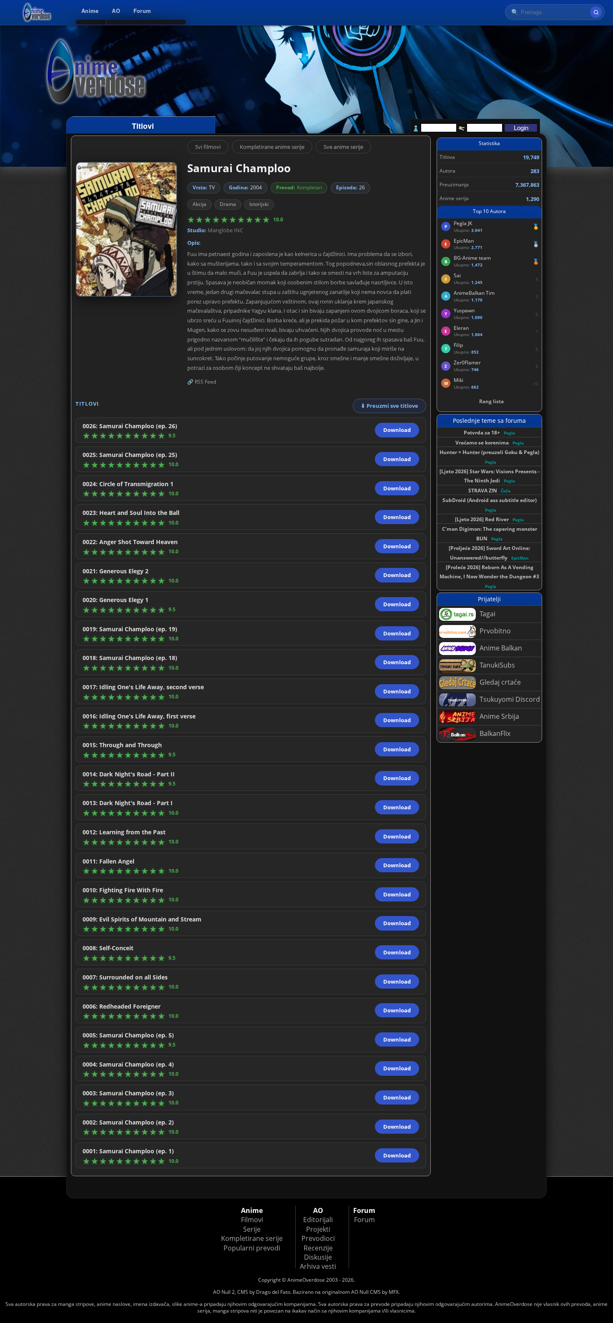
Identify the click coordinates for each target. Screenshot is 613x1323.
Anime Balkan (500, 648)
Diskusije (318, 1257)
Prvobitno (494, 630)
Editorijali (318, 1219)
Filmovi (252, 1219)
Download (397, 430)
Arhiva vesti (318, 1266)
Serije (252, 1229)
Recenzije (318, 1248)
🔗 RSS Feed (201, 381)
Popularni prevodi (252, 1248)
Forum (142, 11)
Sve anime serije (343, 147)
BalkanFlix (494, 733)
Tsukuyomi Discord (509, 699)
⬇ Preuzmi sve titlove (389, 405)
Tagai (486, 613)
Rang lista (491, 401)
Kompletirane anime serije (272, 147)
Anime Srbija (498, 716)
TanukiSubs (496, 665)
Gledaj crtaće (499, 682)
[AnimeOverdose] (37, 12)
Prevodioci (318, 1238)
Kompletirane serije (252, 1238)
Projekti (318, 1229)
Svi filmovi (208, 147)
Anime (89, 11)
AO (116, 11)
